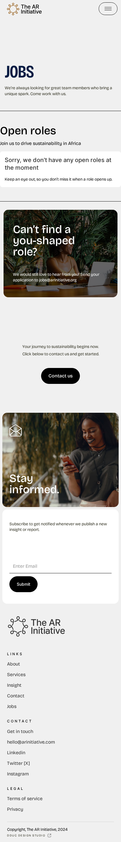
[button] (108, 8)
